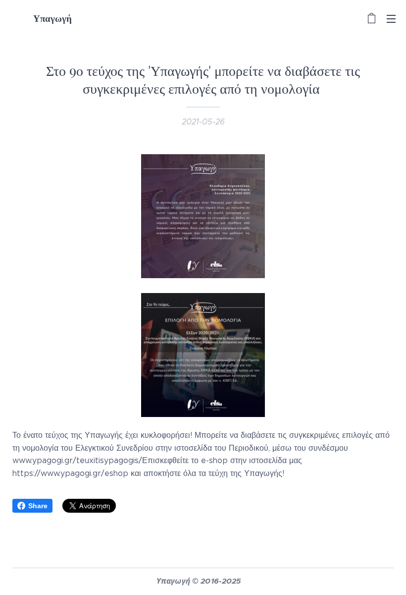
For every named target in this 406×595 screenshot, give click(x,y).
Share (38, 506)
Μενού (391, 18)
